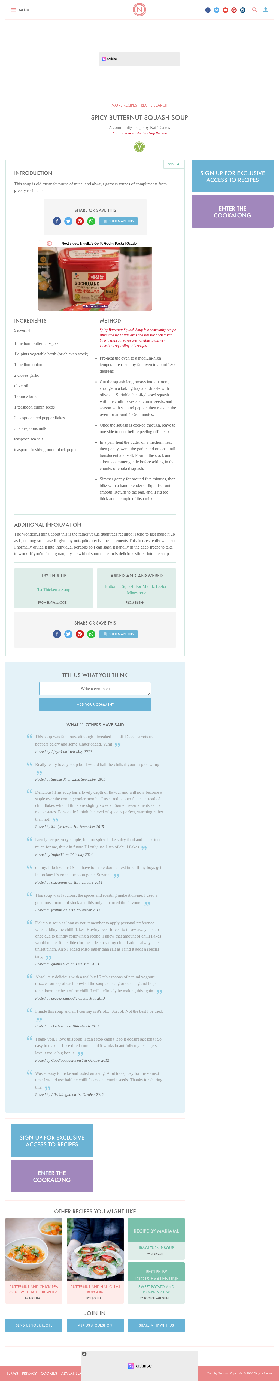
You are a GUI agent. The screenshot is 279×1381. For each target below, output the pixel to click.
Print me (174, 164)
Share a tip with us (156, 1325)
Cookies (49, 1373)
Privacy (29, 1373)
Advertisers (72, 1373)
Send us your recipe (34, 1325)
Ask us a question (95, 1325)
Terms (12, 1373)
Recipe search (154, 105)
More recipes (124, 105)
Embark (223, 1373)
